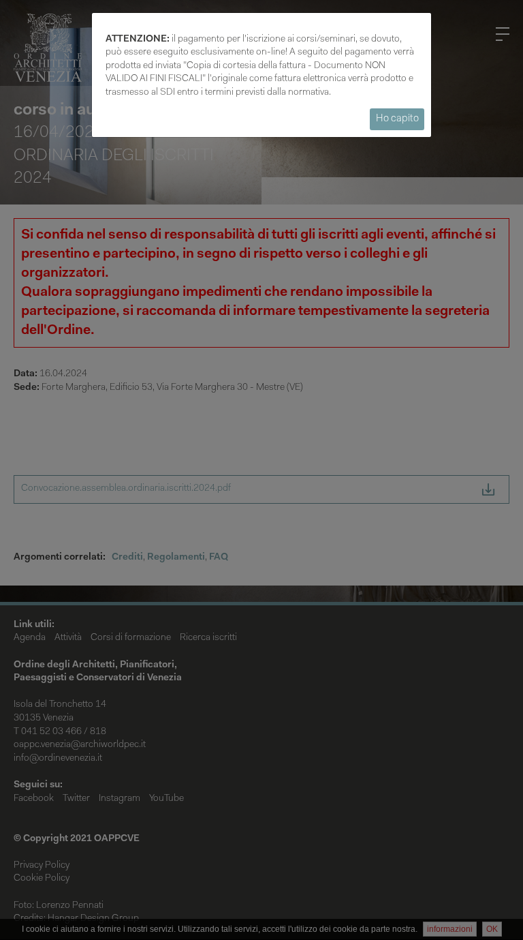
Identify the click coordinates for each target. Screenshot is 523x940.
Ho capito (397, 119)
